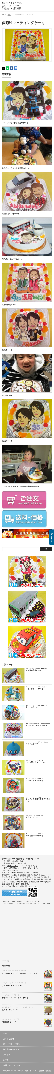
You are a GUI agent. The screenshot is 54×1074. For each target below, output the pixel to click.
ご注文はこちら (52, 537)
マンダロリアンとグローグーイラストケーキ (19, 973)
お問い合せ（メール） (12, 1065)
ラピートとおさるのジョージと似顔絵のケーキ (20, 486)
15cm (3, 983)
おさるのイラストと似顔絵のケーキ (16, 168)
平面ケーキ (22, 970)
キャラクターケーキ (12, 970)
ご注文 (5, 1060)
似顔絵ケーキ (7, 350)
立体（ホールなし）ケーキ (24, 1007)
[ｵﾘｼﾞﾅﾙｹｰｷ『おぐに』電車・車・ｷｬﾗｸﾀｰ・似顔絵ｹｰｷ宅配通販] (12, 6)
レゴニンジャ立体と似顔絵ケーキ (15, 123)
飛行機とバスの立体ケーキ (12, 259)
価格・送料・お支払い (12, 1044)
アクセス (6, 1055)
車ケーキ (16, 995)
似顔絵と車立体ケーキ (10, 214)
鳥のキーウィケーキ (10, 1010)
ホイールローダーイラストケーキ (15, 998)
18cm (3, 970)
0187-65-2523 (12, 866)
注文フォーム (30, 877)
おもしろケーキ (11, 1007)
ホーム (5, 1033)
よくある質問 (8, 1039)
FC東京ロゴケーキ (9, 1022)
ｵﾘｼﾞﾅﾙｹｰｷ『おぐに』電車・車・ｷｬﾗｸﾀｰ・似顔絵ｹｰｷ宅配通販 (31, 1071)
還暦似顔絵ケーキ (9, 305)
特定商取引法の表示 (11, 1049)
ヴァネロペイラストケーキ (12, 986)
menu (49, 3)
